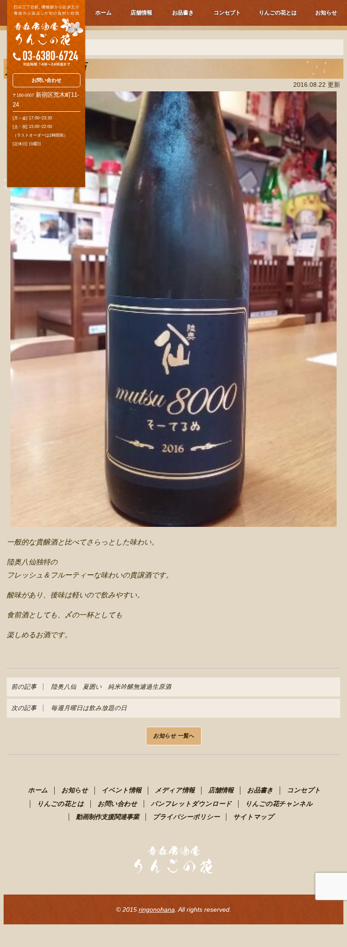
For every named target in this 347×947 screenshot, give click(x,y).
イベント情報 (121, 790)
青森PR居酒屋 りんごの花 (46, 33)
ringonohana (157, 909)
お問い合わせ (46, 80)
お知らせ (326, 12)
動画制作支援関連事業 (107, 816)
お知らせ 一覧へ (173, 736)
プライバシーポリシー (186, 816)
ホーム (103, 12)
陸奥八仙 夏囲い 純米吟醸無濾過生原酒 (91, 686)
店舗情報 (141, 12)
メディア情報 (175, 790)
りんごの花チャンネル (279, 803)
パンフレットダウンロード (191, 803)
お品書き (183, 12)
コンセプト (227, 12)
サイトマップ (253, 816)
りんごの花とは (278, 12)
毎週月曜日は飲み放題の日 (69, 708)
